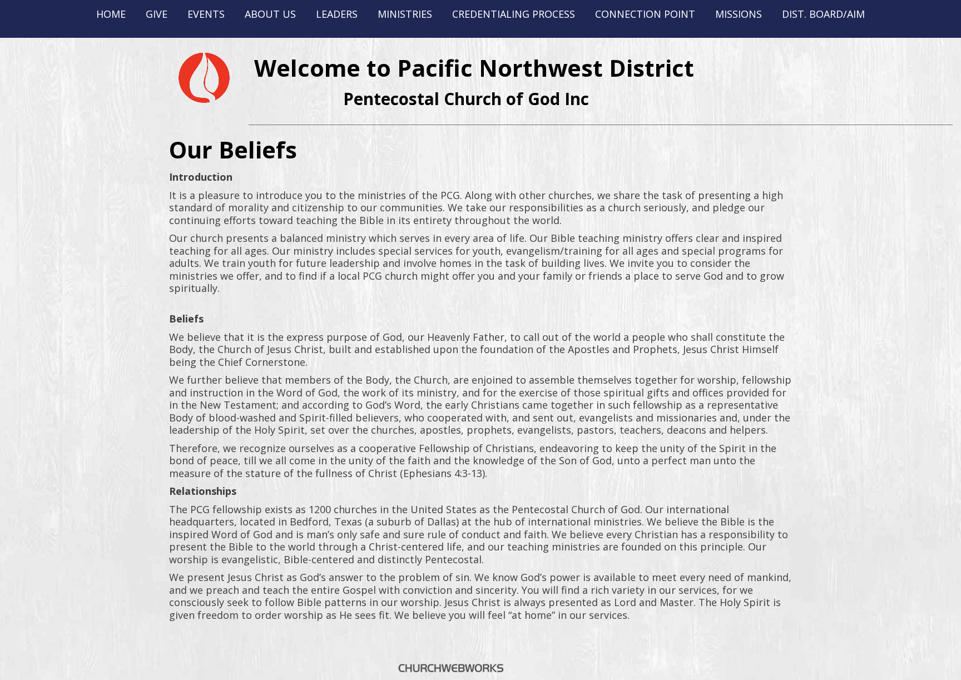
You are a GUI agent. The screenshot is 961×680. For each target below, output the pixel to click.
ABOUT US (270, 14)
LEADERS (337, 14)
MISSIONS (738, 14)
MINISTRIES (405, 14)
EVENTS (206, 14)
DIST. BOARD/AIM (823, 14)
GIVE (156, 14)
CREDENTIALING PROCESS (513, 14)
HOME (111, 14)
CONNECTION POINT (645, 14)
